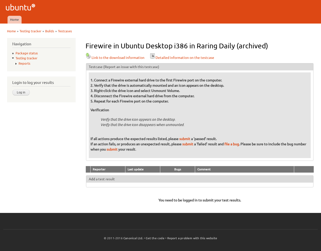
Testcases (65, 31)
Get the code (155, 238)
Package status (27, 53)
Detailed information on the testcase (184, 58)
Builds (49, 31)
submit (184, 139)
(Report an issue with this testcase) (131, 67)
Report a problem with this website (192, 238)
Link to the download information (118, 58)
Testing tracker (30, 31)
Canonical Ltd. (133, 238)
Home (14, 19)
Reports (24, 63)
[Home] (21, 8)
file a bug (231, 144)
